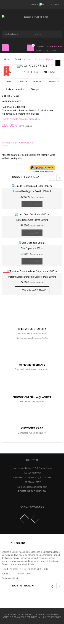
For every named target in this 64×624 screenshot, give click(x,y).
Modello (6, 95)
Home (6, 59)
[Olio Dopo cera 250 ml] (32, 243)
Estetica (19, 59)
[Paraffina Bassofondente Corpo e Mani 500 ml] (32, 271)
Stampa (35, 89)
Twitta (7, 81)
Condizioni (8, 101)
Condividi (22, 81)
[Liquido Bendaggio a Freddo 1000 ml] (32, 186)
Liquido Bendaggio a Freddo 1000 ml (32, 191)
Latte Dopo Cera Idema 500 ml (32, 220)
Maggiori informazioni (17, 142)
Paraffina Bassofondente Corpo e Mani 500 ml (32, 276)
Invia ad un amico (15, 89)
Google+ (37, 81)
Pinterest (54, 81)
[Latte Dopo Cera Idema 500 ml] (32, 214)
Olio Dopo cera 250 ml (32, 248)
